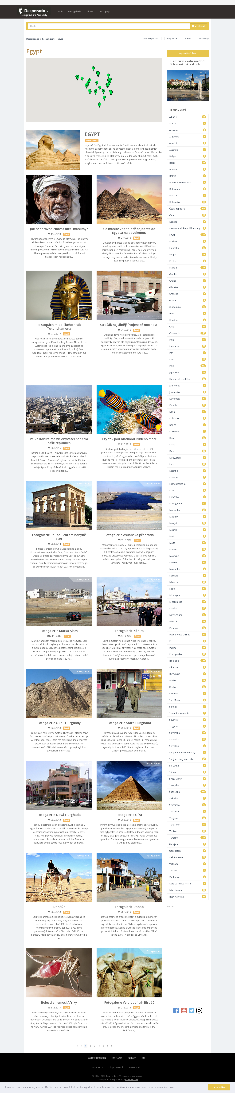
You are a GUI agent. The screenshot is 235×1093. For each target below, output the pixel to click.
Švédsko (187, 798)
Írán (187, 352)
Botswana (187, 189)
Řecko (187, 686)
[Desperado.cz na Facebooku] (176, 1012)
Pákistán (187, 621)
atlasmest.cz (97, 1067)
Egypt (187, 234)
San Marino (187, 700)
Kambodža (187, 398)
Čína (187, 215)
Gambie (187, 274)
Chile (187, 326)
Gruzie (187, 300)
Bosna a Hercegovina (187, 182)
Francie (187, 267)
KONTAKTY (117, 1058)
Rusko (187, 680)
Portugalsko (187, 654)
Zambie (187, 870)
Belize (187, 162)
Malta (187, 542)
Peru (187, 641)
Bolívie (187, 175)
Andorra (187, 130)
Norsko (187, 608)
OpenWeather (131, 1079)
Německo (187, 582)
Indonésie (187, 346)
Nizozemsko (187, 601)
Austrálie (187, 149)
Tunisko (187, 831)
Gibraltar (187, 287)
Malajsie (187, 523)
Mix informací (187, 890)
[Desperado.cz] (33, 10)
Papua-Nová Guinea (187, 634)
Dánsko (187, 221)
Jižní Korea (187, 385)
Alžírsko (187, 123)
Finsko (187, 261)
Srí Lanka (187, 765)
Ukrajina (187, 844)
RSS (143, 1058)
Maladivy (187, 516)
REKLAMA (132, 1058)
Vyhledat (199, 25)
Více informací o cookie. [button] (162, 1087)
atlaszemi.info (135, 1067)
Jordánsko (187, 392)
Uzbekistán (187, 850)
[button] (96, 83)
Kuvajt (187, 444)
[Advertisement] (94, 373)
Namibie (187, 575)
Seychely (187, 719)
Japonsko (187, 372)
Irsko (187, 359)
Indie (187, 339)
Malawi (187, 529)
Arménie (187, 143)
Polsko (187, 647)
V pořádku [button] (219, 1087)
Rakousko (187, 660)
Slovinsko (187, 739)
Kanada (187, 405)
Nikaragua (187, 595)
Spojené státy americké (187, 759)
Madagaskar (187, 503)
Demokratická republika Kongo (187, 228)
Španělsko (187, 791)
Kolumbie (187, 418)
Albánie (187, 116)
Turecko (187, 837)
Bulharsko (187, 202)
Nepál (187, 588)
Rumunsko (187, 673)
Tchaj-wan (187, 824)
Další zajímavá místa (187, 883)
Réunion (187, 667)
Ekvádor (187, 241)
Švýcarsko (187, 804)
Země (59, 11)
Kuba (187, 438)
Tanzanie (187, 811)
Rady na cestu (187, 896)
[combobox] (109, 26)
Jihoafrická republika (187, 379)
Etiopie (187, 254)
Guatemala (187, 306)
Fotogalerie (74, 11)
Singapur (187, 726)
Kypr (187, 451)
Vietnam (187, 863)
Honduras (187, 320)
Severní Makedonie (187, 713)
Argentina (187, 136)
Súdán (187, 772)
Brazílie (187, 195)
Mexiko (187, 562)
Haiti (187, 313)
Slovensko (187, 732)
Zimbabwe (187, 877)
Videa (90, 11)
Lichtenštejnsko (187, 483)
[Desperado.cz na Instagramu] (199, 1012)
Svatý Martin (187, 778)
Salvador (187, 693)
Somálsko (187, 745)
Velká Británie (187, 857)
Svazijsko (187, 785)
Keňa (187, 411)
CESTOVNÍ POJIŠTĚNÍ (97, 1058)
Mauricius (187, 555)
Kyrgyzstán (187, 457)
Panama (187, 628)
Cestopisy (104, 11)
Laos (187, 464)
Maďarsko (187, 510)
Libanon (187, 477)
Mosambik (187, 569)
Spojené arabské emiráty (187, 752)
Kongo (187, 424)
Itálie (187, 365)
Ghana (187, 280)
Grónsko (187, 293)
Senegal (187, 706)
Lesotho (187, 470)
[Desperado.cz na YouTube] (184, 1012)
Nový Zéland (187, 614)
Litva (187, 490)
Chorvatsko (187, 333)
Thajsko (187, 818)
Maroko (187, 549)
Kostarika (187, 431)
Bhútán (187, 169)
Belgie (187, 156)
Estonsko (187, 247)
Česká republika (187, 208)
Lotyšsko (187, 496)
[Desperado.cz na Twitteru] (191, 1012)
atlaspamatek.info (116, 1067)
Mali (187, 536)
